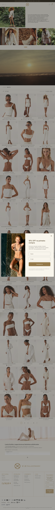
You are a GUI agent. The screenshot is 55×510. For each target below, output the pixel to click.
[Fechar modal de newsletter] (51, 236)
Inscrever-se (39, 264)
